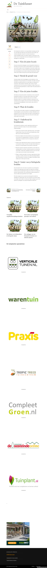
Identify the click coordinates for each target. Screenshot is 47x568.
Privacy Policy (15, 566)
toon (19, 47)
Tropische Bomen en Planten (11, 560)
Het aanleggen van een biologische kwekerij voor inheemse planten (30, 236)
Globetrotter (9, 49)
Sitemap (33, 566)
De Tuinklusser (23, 3)
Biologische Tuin (24, 29)
